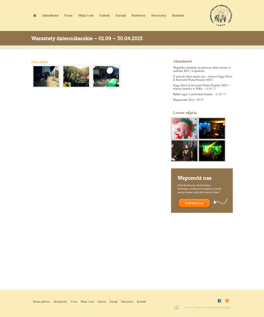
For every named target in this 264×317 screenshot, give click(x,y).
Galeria (102, 301)
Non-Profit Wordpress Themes (176, 307)
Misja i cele (87, 301)
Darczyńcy (127, 301)
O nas (74, 301)
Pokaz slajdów (39, 62)
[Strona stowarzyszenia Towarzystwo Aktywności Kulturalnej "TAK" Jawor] (220, 25)
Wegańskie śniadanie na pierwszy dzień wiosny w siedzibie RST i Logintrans (202, 69)
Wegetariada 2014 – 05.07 (188, 100)
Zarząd (114, 301)
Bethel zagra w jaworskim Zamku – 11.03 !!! (199, 94)
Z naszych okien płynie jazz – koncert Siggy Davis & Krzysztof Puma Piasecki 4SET (202, 78)
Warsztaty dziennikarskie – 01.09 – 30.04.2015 (87, 38)
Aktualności (60, 301)
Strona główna (41, 301)
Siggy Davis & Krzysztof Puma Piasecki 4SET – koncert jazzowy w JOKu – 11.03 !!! (201, 86)
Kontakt (141, 301)
